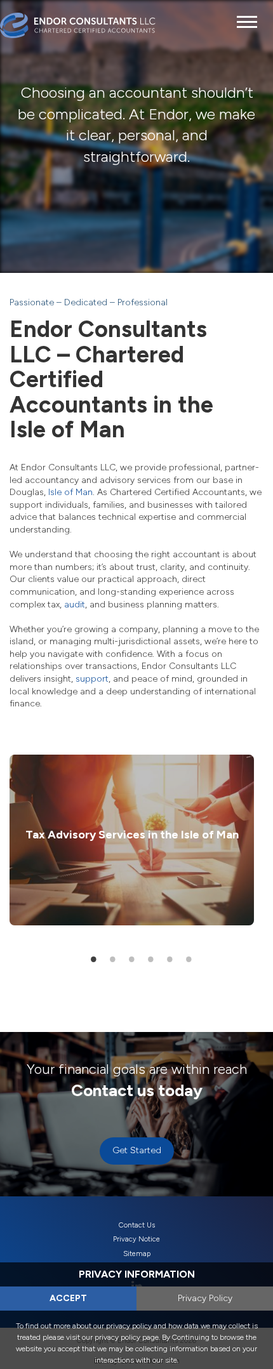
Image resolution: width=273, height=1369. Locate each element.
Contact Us (137, 1225)
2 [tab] (113, 959)
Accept (68, 1298)
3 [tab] (132, 959)
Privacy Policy (205, 1298)
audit (74, 604)
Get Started (136, 1150)
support (92, 678)
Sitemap (136, 1254)
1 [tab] (94, 959)
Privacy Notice (136, 1239)
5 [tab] (170, 959)
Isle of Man (70, 492)
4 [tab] (151, 959)
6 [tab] (189, 959)
